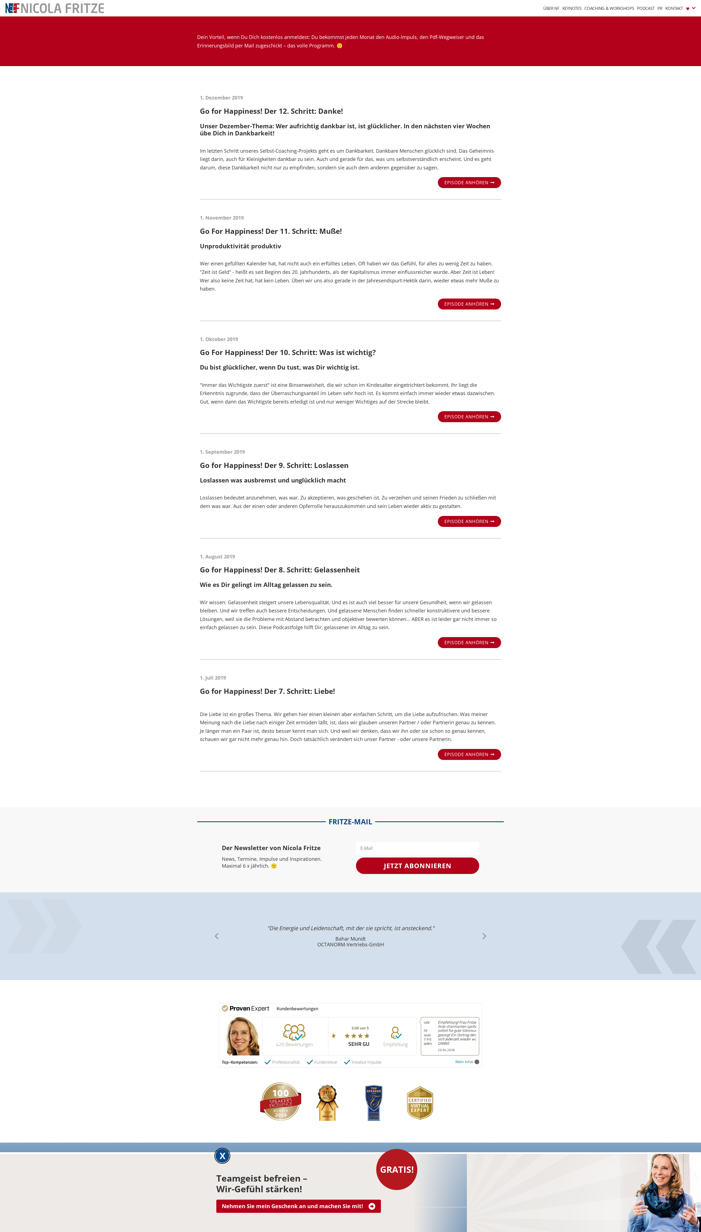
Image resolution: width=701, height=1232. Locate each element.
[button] (484, 936)
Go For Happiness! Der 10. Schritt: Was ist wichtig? (288, 352)
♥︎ (687, 8)
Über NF (551, 8)
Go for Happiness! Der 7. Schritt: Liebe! (267, 691)
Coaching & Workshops (609, 8)
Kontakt (674, 8)
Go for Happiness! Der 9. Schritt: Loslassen (274, 465)
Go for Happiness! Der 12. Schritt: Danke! (271, 111)
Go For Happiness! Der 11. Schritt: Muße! (271, 231)
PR (659, 8)
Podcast (645, 8)
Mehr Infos (464, 1062)
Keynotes (572, 8)
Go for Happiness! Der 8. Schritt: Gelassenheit (280, 570)
